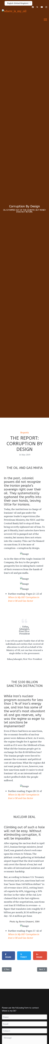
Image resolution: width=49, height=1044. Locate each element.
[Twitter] (37, 7)
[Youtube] (42, 7)
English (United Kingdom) (18, 3)
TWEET (23, 957)
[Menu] (45, 20)
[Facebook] (33, 7)
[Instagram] (46, 7)
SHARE (8, 957)
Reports (24, 432)
